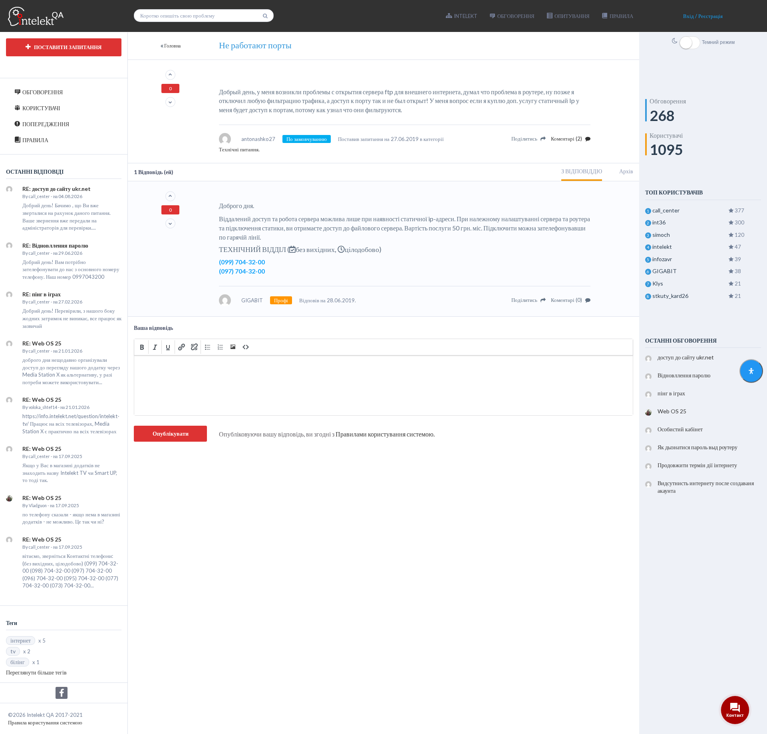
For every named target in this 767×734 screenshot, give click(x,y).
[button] (141, 347)
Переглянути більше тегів (36, 672)
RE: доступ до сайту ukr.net (56, 188)
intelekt (662, 246)
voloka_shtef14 (43, 407)
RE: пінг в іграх (41, 294)
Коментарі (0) (567, 300)
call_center (39, 196)
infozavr (662, 259)
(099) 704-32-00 (242, 262)
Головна (172, 46)
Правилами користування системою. (385, 434)
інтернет (20, 640)
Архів (626, 171)
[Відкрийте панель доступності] (751, 371)
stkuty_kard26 (670, 295)
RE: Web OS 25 (41, 343)
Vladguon (38, 505)
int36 (659, 222)
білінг (17, 662)
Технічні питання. (239, 149)
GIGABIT (664, 271)
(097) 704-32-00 (242, 271)
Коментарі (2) (567, 138)
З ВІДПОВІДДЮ (581, 171)
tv (13, 651)
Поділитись (524, 138)
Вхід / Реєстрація (703, 16)
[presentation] (142, 347)
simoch (661, 234)
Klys (657, 283)
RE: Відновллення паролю (55, 245)
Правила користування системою (45, 722)
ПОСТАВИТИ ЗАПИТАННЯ (67, 47)
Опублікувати (171, 433)
